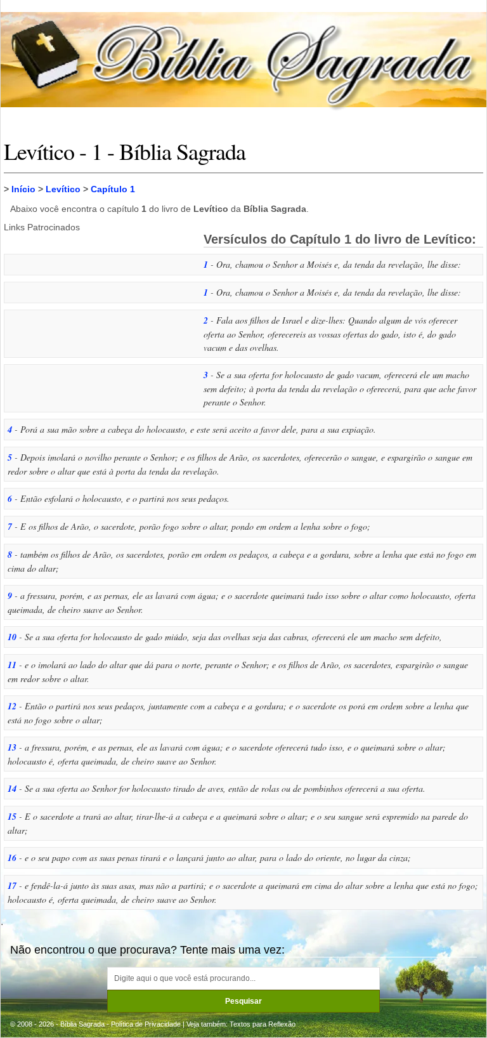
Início (23, 189)
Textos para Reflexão (262, 1024)
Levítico (63, 189)
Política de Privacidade (146, 1024)
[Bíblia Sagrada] (243, 59)
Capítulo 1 (113, 189)
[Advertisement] (99, 318)
